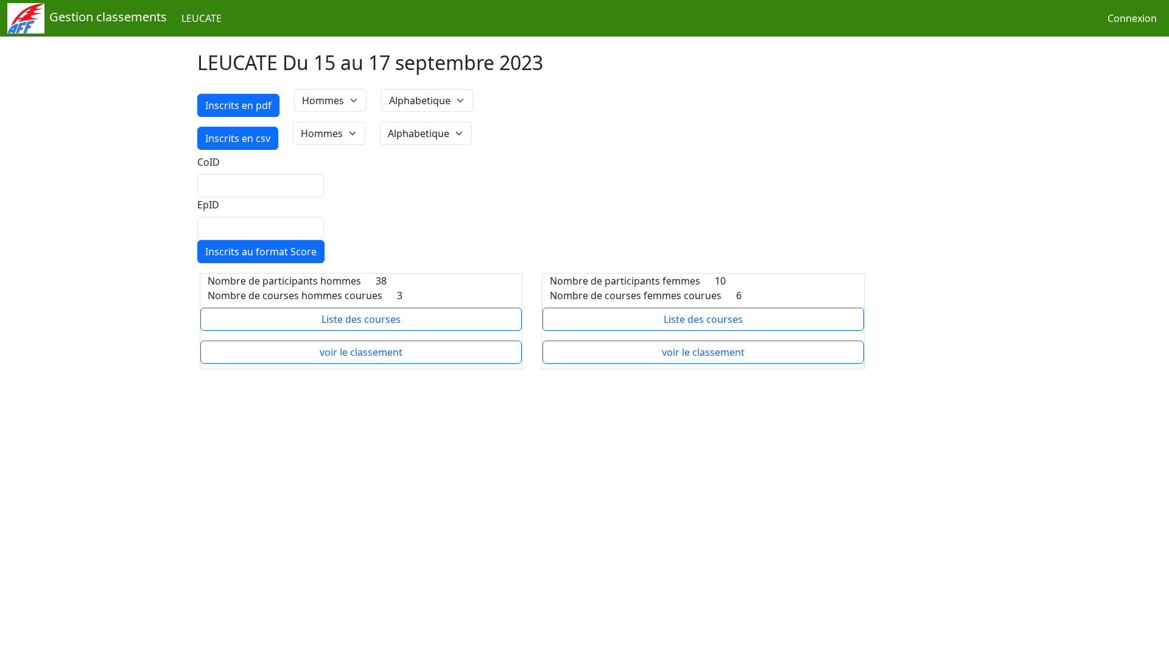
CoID (208, 162)
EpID (208, 204)
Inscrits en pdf (238, 105)
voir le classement (361, 352)
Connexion (1132, 18)
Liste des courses (361, 319)
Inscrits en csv (237, 138)
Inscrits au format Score (261, 251)
